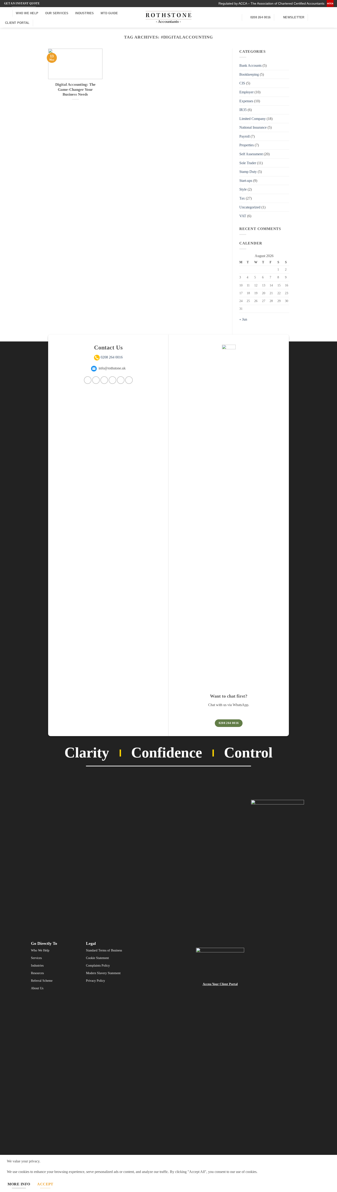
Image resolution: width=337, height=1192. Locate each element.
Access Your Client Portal (220, 984)
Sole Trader (247, 163)
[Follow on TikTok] (104, 380)
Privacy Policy (95, 980)
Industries (84, 13)
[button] (6, 13)
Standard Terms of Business (104, 950)
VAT (242, 216)
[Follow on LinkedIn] (324, 17)
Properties (246, 145)
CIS (242, 83)
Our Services (57, 13)
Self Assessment (251, 154)
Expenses (246, 101)
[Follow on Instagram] (313, 17)
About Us (37, 988)
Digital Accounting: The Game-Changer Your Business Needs (75, 89)
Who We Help (27, 13)
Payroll (244, 136)
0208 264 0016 (112, 357)
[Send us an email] (318, 17)
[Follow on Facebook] (87, 380)
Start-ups (245, 181)
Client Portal (17, 23)
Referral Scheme (41, 980)
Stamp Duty (248, 172)
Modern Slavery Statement (103, 973)
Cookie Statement (97, 958)
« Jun (243, 319)
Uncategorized (249, 207)
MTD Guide (109, 13)
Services (36, 958)
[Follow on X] (112, 380)
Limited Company (252, 119)
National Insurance (253, 127)
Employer (246, 92)
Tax (242, 198)
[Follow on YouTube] (330, 17)
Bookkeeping (249, 74)
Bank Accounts (250, 65)
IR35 (243, 110)
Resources (37, 973)
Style (243, 189)
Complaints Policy (98, 965)
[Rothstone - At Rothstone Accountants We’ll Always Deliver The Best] (168, 17)
